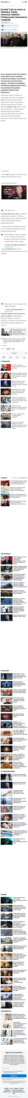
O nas (11, 1088)
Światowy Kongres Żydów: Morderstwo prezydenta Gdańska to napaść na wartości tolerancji (19, 384)
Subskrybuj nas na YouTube (11, 25)
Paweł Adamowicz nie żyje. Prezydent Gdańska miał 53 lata (19, 332)
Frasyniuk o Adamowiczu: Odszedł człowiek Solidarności (18, 415)
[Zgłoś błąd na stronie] (24, 357)
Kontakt (6, 1088)
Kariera (22, 1088)
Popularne (14, 478)
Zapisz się (14, 1076)
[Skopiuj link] (17, 357)
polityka (19, 5)
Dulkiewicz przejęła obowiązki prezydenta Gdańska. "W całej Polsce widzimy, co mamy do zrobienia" (19, 375)
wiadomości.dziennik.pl (11, 5)
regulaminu (20, 1071)
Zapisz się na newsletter (10, 29)
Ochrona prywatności (17, 1090)
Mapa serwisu (7, 1092)
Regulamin (8, 1090)
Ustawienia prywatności (18, 1092)
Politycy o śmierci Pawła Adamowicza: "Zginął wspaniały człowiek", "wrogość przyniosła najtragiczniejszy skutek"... (19, 425)
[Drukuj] (11, 357)
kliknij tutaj (16, 1083)
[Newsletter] (4, 357)
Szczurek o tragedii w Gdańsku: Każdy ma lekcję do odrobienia (19, 366)
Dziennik (2, 5)
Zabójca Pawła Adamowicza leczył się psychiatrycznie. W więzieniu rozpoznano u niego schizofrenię (19, 400)
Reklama (16, 1088)
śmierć (8, 349)
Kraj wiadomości (22, 478)
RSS (14, 1093)
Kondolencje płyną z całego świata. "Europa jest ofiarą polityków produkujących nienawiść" (19, 392)
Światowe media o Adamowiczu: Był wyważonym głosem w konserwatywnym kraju (19, 408)
